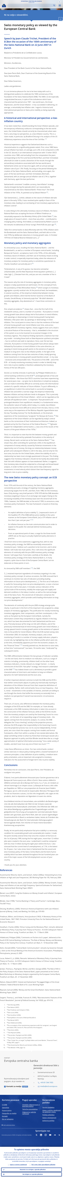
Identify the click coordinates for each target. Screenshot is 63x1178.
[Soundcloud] (55, 1135)
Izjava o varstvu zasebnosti (18, 1164)
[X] (36, 1135)
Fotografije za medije (9, 1113)
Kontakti (5, 1116)
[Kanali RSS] (59, 1135)
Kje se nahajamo (7, 1119)
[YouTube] (50, 1135)
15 (13, 669)
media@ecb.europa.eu (48, 1086)
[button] (59, 2)
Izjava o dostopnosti (49, 1118)
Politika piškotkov (48, 1115)
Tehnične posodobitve (30, 1109)
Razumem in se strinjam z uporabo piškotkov (33, 1169)
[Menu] (59, 5)
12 (32, 519)
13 (31, 568)
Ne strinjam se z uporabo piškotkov (33, 1174)
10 (48, 423)
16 (48, 743)
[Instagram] (46, 1135)
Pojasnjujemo (6, 1110)
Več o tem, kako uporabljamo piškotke (43, 1164)
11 (50, 439)
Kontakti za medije (13, 1086)
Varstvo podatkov (48, 1107)
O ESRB (4, 1105)
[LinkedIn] (41, 1135)
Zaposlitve (5, 1107)
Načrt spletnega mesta (9, 1125)
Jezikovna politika (48, 1121)
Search (54, 5)
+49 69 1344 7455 (46, 1083)
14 (21, 645)
